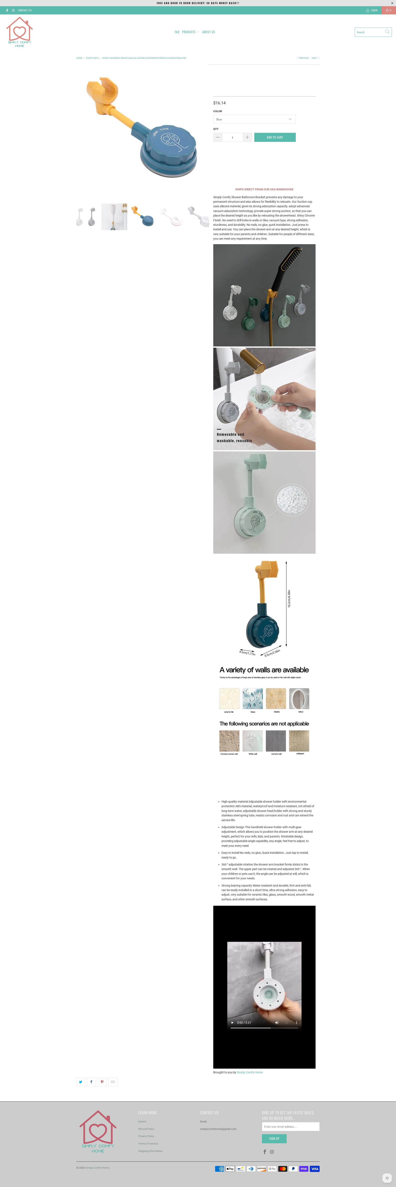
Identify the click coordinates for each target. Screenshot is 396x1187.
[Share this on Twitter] (80, 1082)
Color (217, 111)
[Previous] (80, 131)
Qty (215, 129)
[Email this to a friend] (112, 1082)
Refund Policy (146, 1128)
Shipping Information (150, 1151)
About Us (208, 32)
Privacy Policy (146, 1136)
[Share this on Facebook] (91, 1082)
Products (189, 32)
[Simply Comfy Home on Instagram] (13, 10)
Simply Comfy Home (250, 1072)
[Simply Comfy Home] (19, 32)
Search (142, 1121)
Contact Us (25, 10)
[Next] (205, 131)
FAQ (177, 32)
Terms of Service (148, 1143)
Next (314, 58)
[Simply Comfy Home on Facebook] (7, 10)
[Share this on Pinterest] (102, 1082)
